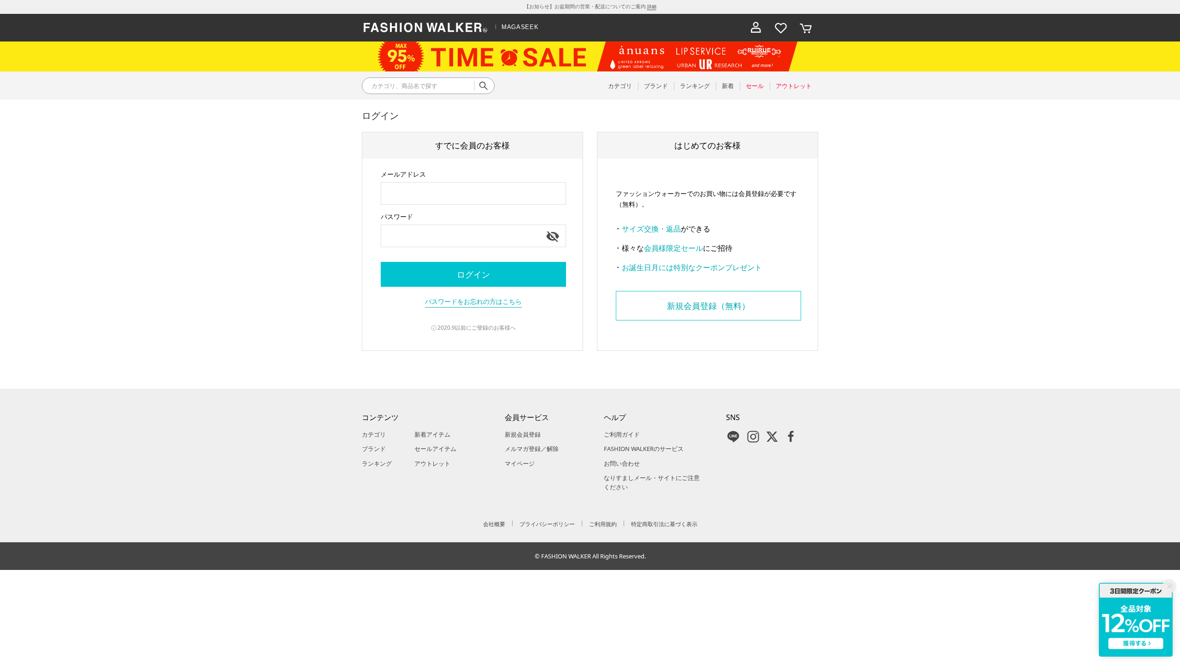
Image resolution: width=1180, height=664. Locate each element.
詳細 (651, 6)
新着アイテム (432, 434)
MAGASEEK (520, 27)
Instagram (753, 436)
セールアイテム (435, 449)
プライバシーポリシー (547, 524)
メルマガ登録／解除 (532, 449)
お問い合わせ (622, 463)
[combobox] (473, 193)
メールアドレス (403, 174)
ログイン (473, 274)
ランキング (377, 463)
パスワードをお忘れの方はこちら (473, 301)
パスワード (397, 216)
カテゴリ (374, 434)
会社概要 (494, 524)
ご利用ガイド (622, 434)
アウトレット (432, 463)
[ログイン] (755, 28)
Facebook (791, 436)
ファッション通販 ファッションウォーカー (425, 28)
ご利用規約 (603, 524)
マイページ (520, 463)
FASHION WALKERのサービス (644, 449)
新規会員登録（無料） (708, 305)
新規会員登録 (523, 434)
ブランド (374, 449)
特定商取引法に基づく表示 (664, 524)
